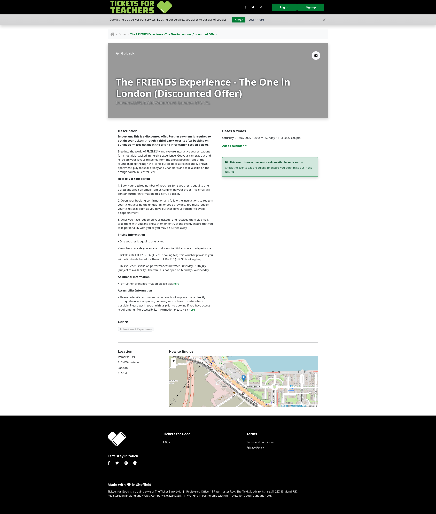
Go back (127, 53)
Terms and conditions (260, 442)
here (176, 284)
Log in (284, 7)
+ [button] (174, 361)
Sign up (311, 7)
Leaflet (284, 405)
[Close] (324, 20)
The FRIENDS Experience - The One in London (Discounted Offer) (173, 34)
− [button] (174, 366)
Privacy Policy (255, 447)
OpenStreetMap (298, 405)
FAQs (166, 442)
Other (122, 34)
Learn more (256, 19)
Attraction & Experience (136, 329)
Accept (239, 19)
